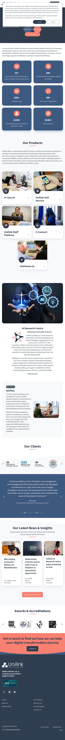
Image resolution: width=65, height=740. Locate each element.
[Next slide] (62, 464)
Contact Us (37, 710)
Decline (53, 22)
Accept (39, 22)
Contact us (32, 649)
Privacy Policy (53, 12)
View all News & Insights (32, 595)
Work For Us (38, 703)
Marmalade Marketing (13, 730)
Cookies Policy (56, 727)
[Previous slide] (3, 464)
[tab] (21, 512)
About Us (5, 703)
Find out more (33, 374)
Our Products (38, 700)
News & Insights (39, 706)
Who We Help (6, 706)
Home (4, 700)
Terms (61, 730)
